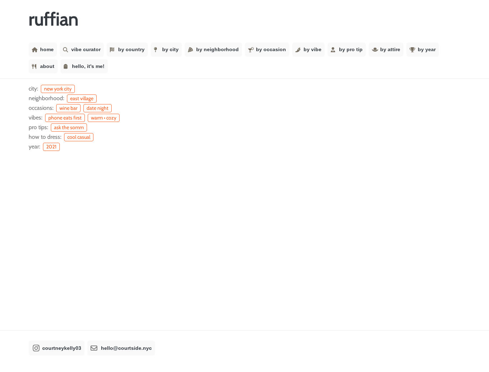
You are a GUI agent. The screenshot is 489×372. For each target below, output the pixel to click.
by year (427, 49)
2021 (51, 146)
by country (131, 49)
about (47, 66)
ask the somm (69, 127)
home (47, 49)
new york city (58, 88)
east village (81, 98)
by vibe (312, 49)
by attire (390, 49)
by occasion (271, 49)
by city (170, 49)
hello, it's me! (88, 66)
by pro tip (351, 49)
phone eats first (65, 117)
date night (97, 108)
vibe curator (86, 49)
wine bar (68, 108)
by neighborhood (217, 49)
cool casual (78, 137)
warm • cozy (103, 117)
